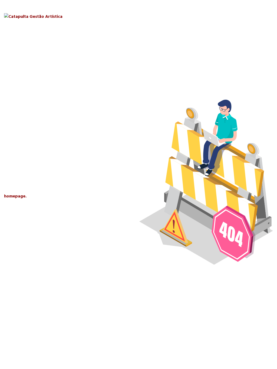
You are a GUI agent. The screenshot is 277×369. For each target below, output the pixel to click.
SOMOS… (119, 16)
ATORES (146, 16)
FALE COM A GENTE (252, 16)
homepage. (15, 196)
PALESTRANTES (206, 16)
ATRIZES (172, 16)
